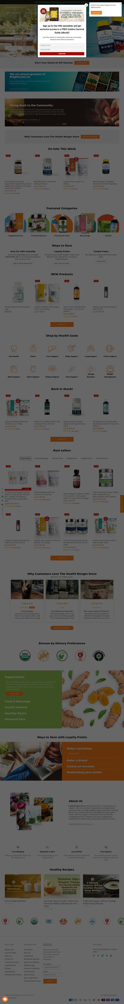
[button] (5, 999)
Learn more (96, 13)
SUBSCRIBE (62, 53)
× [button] (120, 4)
